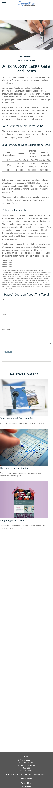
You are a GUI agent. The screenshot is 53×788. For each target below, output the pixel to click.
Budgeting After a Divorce (13, 520)
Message (6, 329)
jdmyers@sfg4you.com (26, 778)
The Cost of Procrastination (14, 468)
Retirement (26, 786)
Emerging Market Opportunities (16, 418)
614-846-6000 (29, 760)
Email (4, 314)
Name (4, 299)
